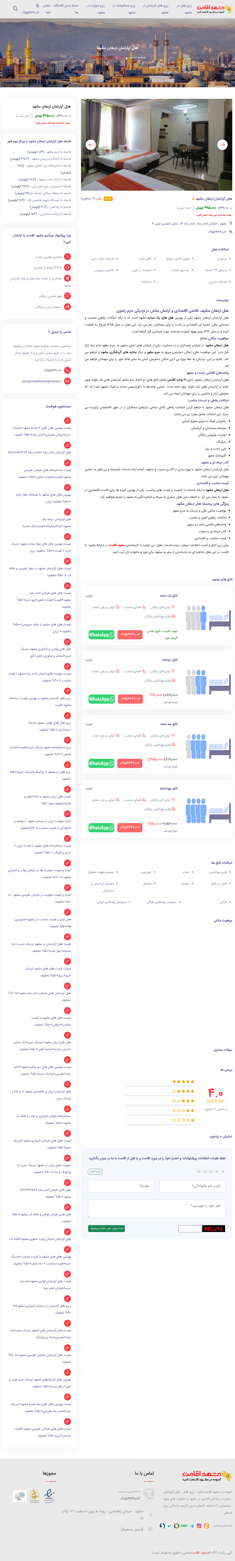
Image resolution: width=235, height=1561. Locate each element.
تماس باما (46, 9)
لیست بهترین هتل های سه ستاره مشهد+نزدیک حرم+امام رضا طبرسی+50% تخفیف (41, 1408)
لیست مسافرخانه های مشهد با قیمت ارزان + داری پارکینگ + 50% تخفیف (42, 849)
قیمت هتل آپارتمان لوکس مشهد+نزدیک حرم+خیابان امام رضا (45, 1285)
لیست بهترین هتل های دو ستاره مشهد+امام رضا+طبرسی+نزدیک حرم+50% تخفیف (42, 1071)
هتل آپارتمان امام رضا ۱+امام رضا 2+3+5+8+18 (39, 452)
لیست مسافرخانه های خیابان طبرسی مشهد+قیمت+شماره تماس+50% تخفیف (44, 474)
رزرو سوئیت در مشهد (95, 9)
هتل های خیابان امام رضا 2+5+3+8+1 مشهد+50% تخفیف (45, 1193)
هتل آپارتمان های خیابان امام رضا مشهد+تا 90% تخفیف (39, 997)
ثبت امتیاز (95, 1171)
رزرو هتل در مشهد (184, 9)
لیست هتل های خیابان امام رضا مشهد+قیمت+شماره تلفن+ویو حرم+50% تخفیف (44, 600)
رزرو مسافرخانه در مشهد (124, 9)
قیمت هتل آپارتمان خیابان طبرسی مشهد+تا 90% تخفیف (39, 1359)
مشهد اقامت (117, 545)
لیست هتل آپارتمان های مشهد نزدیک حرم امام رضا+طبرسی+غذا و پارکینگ (40, 1334)
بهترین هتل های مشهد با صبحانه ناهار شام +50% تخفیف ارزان (43, 498)
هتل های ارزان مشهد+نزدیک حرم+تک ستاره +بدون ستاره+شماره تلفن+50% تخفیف (42, 1046)
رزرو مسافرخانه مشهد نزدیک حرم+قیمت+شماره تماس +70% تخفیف (40, 751)
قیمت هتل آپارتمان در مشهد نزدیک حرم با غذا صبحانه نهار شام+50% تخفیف (41, 948)
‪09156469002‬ (29, 9)
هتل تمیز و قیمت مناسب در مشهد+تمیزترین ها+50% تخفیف (42, 923)
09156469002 (52, 370)
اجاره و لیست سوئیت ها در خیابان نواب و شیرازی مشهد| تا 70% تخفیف (39, 874)
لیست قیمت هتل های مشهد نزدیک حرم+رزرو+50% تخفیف (48, 972)
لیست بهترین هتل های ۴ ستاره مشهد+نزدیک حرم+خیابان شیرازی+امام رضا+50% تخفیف (42, 431)
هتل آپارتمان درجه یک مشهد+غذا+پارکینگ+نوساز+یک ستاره (47, 523)
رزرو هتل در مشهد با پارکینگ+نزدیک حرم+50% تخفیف (40, 776)
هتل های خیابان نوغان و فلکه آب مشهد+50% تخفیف (41, 1218)
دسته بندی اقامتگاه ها (66, 9)
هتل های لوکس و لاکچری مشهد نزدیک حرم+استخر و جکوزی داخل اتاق (46, 653)
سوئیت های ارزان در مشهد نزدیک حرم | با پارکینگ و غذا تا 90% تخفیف (44, 1169)
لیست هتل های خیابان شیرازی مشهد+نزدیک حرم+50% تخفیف (42, 1144)
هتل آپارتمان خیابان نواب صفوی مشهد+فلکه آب (40, 1239)
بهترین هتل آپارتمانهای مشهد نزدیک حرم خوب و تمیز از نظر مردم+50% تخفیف (40, 1383)
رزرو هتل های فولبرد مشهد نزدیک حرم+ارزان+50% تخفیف (49, 726)
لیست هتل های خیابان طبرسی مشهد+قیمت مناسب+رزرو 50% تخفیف (42, 1432)
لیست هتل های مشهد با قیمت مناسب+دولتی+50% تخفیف (51, 1021)
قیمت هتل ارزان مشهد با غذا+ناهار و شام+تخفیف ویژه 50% (47, 800)
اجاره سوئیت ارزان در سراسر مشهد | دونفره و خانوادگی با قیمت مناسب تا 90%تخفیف (42, 825)
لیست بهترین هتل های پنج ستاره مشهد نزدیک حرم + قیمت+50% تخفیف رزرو (41, 547)
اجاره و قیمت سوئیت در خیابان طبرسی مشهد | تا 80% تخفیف (39, 898)
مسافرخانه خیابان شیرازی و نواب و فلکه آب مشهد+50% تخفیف (43, 1120)
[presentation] (222, 145)
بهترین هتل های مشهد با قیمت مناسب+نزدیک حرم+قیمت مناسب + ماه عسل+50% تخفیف (41, 1260)
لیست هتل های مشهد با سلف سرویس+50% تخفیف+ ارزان (42, 628)
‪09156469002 (130, 1499)
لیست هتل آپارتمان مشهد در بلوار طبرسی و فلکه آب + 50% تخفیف (40, 572)
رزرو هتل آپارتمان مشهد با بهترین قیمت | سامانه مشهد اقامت (40, 702)
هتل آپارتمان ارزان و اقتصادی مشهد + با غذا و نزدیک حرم (41, 1095)
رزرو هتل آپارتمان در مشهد (155, 9)
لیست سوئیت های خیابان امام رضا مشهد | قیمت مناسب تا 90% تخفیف (39, 677)
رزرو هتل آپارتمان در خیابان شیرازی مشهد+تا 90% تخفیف (42, 1309)
